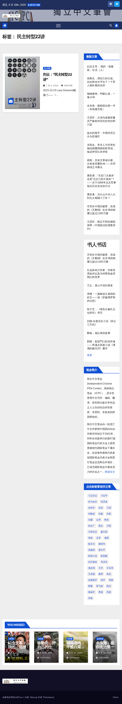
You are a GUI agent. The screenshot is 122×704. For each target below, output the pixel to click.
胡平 (103, 580)
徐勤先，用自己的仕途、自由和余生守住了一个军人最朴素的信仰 (101, 82)
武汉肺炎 (92, 562)
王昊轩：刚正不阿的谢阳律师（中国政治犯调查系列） (101, 225)
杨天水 (91, 544)
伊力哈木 (92, 501)
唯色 (106, 519)
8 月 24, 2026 (105, 653)
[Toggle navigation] (58, 25)
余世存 (91, 507)
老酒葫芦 (92, 580)
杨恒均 (101, 544)
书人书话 (47, 68)
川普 (109, 526)
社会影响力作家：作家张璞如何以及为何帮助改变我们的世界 (101, 273)
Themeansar (48, 697)
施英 (106, 538)
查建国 (91, 550)
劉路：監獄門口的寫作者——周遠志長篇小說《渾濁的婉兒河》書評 (101, 345)
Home (115, 697)
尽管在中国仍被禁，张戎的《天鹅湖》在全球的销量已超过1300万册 (101, 210)
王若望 (91, 574)
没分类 (11, 639)
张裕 (90, 538)
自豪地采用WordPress (13, 697)
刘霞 (90, 519)
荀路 (111, 580)
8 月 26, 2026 (46, 653)
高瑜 (90, 598)
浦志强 (91, 568)
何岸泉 (104, 501)
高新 (109, 592)
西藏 (90, 586)
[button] (110, 25)
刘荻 (109, 513)
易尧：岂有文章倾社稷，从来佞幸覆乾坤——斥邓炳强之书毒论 (101, 164)
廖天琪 (104, 532)
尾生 (100, 526)
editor (68, 86)
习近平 (104, 495)
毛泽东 (104, 562)
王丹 (100, 568)
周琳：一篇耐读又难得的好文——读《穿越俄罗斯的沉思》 (101, 297)
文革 (98, 538)
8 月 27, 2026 (17, 653)
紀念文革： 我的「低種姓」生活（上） (17, 649)
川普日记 (92, 532)
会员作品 (100, 639)
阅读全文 (110, 471)
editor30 (15, 658)
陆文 (109, 586)
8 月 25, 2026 (75, 653)
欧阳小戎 (92, 556)
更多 (89, 355)
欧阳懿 (104, 556)
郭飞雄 (99, 586)
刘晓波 (91, 513)
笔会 (109, 574)
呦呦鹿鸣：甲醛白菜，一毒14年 (76, 647)
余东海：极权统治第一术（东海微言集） (105, 649)
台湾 (98, 519)
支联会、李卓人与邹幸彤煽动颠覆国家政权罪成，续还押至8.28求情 (101, 148)
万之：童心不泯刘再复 (100, 285)
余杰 (100, 507)
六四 (109, 507)
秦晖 (100, 574)
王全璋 (110, 568)
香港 (100, 592)
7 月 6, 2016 (52, 86)
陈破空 (91, 592)
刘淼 (100, 513)
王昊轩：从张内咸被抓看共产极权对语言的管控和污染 (101, 121)
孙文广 (91, 526)
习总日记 (92, 495)
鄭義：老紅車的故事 (98, 333)
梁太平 (101, 550)
